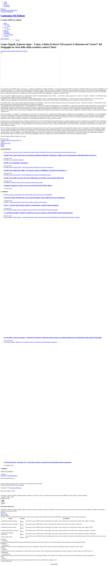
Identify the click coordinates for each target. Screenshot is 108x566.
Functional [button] (3, 539)
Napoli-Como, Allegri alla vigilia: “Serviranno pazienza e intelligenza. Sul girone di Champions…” (36, 170)
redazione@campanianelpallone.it (9, 10)
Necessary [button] (3, 512)
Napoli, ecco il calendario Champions (16, 163)
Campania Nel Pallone (13, 15)
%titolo (2, 144)
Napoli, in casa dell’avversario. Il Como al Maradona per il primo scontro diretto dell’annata (34, 178)
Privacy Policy (54, 564)
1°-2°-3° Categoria (8, 34)
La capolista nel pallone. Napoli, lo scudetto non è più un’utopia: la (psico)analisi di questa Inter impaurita (38, 213)
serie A (9, 143)
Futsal (5, 3)
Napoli (8, 26)
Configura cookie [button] (5, 497)
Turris (8, 29)
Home (5, 23)
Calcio (5, 2)
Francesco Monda (22, 51)
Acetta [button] (12, 497)
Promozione (7, 33)
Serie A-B (6, 24)
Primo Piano (7, 6)
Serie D (6, 30)
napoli (5, 143)
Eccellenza (6, 31)
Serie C (6, 27)
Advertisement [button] (4, 552)
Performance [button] (4, 543)
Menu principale (5, 38)
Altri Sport (6, 4)
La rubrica (6, 36)
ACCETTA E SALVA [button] (6, 561)
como (2, 143)
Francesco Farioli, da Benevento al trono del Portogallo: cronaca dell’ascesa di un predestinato (34, 197)
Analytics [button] (3, 548)
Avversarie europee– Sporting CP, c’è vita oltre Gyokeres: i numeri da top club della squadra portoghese (37, 462)
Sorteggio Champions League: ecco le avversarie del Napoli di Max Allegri (28, 185)
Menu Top (3, 9)
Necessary (5, 514)
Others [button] (2, 557)
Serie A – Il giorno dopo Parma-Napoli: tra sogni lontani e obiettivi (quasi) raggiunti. (31, 205)
